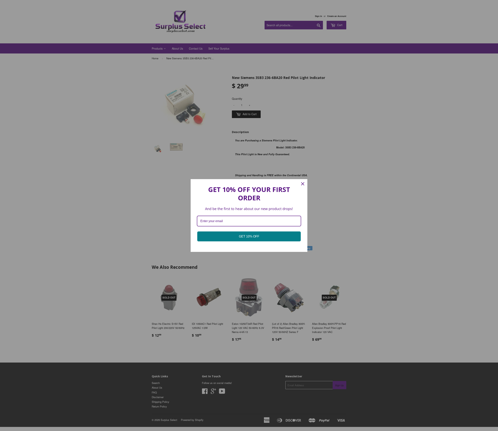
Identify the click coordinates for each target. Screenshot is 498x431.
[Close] (302, 183)
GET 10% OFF (249, 236)
